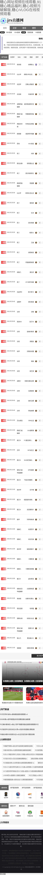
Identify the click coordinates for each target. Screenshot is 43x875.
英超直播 (30, 32)
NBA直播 (9, 32)
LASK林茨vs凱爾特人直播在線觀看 (14, 775)
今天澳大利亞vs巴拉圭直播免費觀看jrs (15, 758)
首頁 (5, 28)
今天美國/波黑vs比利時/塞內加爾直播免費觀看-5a (18, 763)
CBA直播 (17, 32)
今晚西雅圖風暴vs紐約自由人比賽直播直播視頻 (18, 779)
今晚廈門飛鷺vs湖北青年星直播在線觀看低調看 (18, 746)
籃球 (24, 28)
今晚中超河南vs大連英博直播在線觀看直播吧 (17, 750)
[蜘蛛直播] (12, 21)
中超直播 (38, 32)
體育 (34, 28)
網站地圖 (3, 874)
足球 (14, 28)
